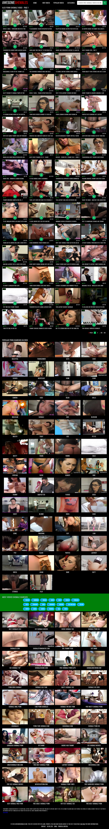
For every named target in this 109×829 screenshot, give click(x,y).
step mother (71, 604)
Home (35, 3)
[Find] (105, 3)
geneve (43, 609)
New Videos (46, 3)
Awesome (15, 2)
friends (51, 609)
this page (82, 824)
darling (61, 604)
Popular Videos (58, 3)
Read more (5, 812)
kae (59, 609)
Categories (71, 3)
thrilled (76, 600)
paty (26, 604)
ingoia (44, 600)
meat (59, 600)
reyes (27, 609)
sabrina (36, 600)
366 (105, 333)
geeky (34, 609)
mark (52, 600)
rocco (27, 600)
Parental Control (63, 826)
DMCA (55, 826)
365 (101, 333)
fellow (81, 604)
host (65, 609)
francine (35, 604)
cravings (51, 604)
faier (43, 604)
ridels (67, 600)
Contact (43, 826)
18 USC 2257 (50, 826)
